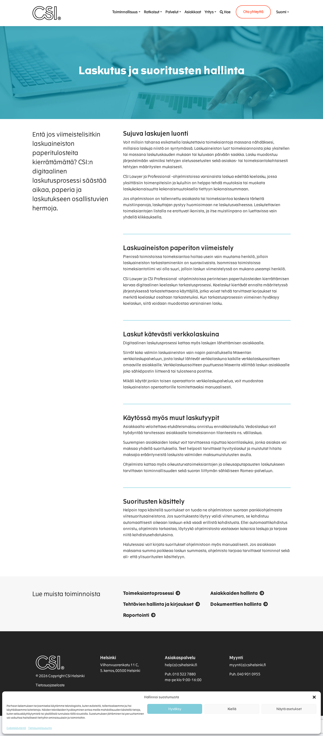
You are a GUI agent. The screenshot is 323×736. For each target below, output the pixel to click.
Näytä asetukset (289, 709)
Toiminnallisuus (125, 12)
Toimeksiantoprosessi (148, 593)
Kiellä (232, 709)
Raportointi (136, 615)
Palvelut (171, 12)
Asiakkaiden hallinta (234, 593)
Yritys (209, 12)
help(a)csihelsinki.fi (181, 665)
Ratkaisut (151, 12)
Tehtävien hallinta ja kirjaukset (158, 604)
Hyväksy (174, 709)
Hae (227, 12)
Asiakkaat (193, 12)
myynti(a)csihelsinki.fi (247, 665)
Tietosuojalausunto (40, 728)
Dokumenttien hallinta (235, 604)
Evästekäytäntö (16, 728)
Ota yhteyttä (253, 11)
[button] (314, 697)
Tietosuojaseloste (50, 685)
